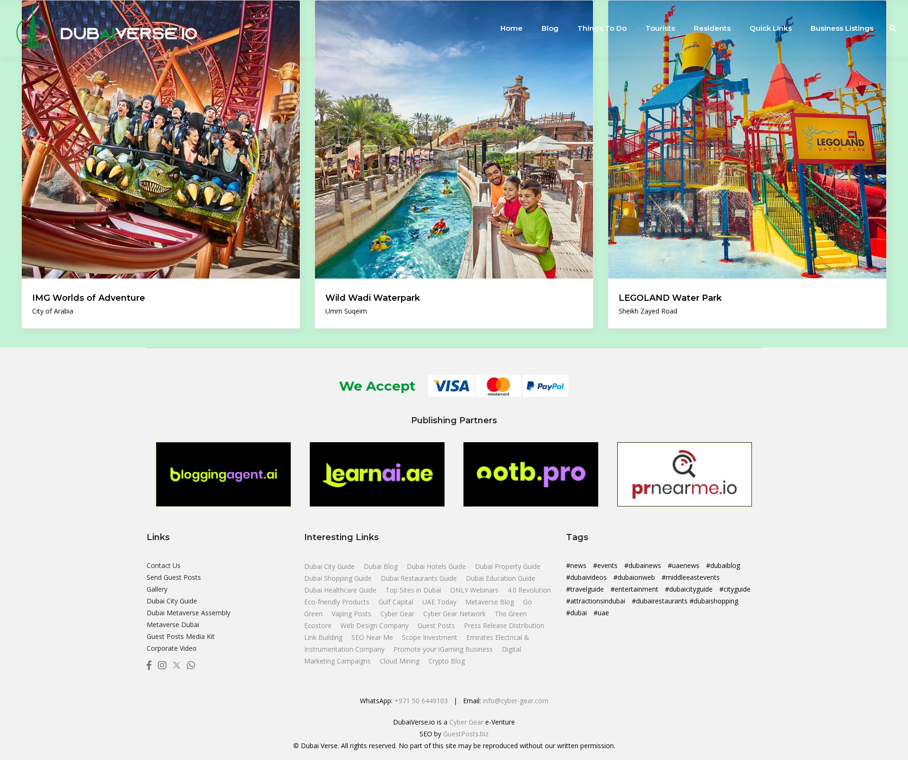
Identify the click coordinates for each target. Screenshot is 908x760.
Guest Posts (437, 625)
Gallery (157, 589)
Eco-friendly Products (337, 601)
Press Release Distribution (504, 625)
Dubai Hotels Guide (437, 566)
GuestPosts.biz (466, 733)
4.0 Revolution (529, 589)
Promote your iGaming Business (443, 649)
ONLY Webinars (475, 589)
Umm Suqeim (346, 310)
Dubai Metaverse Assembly (188, 612)
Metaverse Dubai (173, 624)
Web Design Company (375, 625)
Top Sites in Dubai (414, 589)
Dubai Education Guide (500, 578)
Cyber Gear (398, 613)
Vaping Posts (351, 613)
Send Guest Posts (174, 577)
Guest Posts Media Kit (181, 636)
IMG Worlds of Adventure (88, 298)
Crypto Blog (446, 660)
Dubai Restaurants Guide (420, 578)
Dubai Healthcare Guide (341, 589)
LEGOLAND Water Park (670, 298)
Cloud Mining (399, 660)
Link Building (324, 637)
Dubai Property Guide (508, 566)
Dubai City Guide (172, 600)
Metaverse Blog (490, 601)
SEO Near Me (373, 637)
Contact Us (164, 565)
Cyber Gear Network (455, 613)
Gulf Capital (396, 601)
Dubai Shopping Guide (339, 578)
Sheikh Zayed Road (648, 310)
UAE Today (440, 601)
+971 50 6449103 (421, 700)
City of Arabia (52, 310)
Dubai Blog (382, 566)
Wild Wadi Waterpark (372, 298)
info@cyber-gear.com (516, 700)
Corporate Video (172, 648)
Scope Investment (429, 637)
